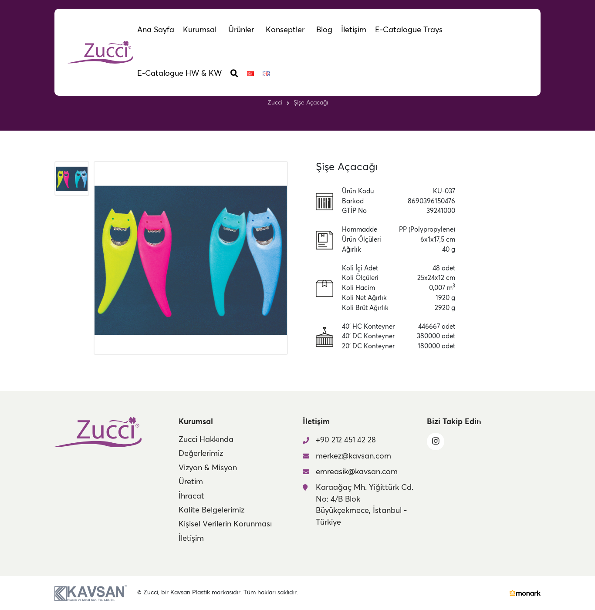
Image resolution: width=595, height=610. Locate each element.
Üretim (191, 482)
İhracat (191, 496)
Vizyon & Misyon (208, 468)
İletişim (191, 539)
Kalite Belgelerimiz (211, 510)
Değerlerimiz (201, 454)
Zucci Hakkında (206, 440)
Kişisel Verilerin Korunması (225, 524)
